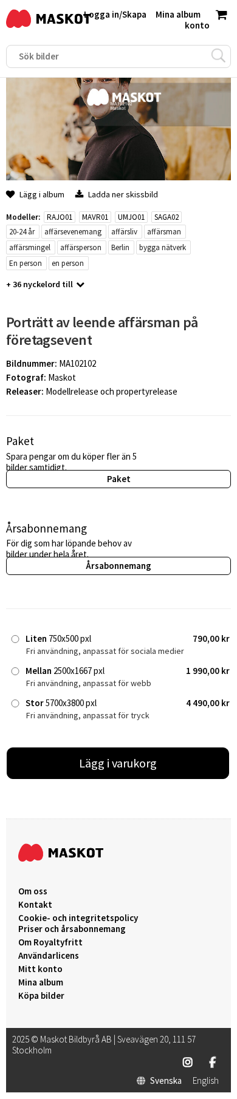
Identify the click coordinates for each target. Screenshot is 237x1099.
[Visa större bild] (118, 177)
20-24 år (22, 231)
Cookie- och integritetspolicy (78, 918)
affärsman (164, 231)
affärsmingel (29, 247)
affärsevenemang (72, 231)
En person (25, 263)
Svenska (166, 1080)
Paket (119, 479)
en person (68, 263)
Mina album (40, 982)
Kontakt (35, 904)
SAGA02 (166, 217)
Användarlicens (48, 955)
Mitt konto (40, 969)
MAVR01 (95, 217)
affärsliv (124, 231)
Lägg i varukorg (118, 763)
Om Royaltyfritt (50, 942)
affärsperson (80, 247)
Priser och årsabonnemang (72, 929)
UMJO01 (131, 217)
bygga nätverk (162, 247)
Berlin (120, 247)
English (206, 1080)
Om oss (32, 891)
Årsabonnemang (118, 565)
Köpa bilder (41, 995)
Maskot (62, 377)
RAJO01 (59, 217)
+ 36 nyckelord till (39, 284)
